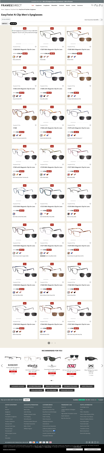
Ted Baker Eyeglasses (70, 386)
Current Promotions (29, 407)
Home (2, 9)
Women (7, 409)
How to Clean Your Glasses (86, 416)
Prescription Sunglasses (11, 416)
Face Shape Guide (84, 421)
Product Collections (10, 421)
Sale (33, 5)
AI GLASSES (6, 19)
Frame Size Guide (84, 424)
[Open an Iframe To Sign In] (97, 5)
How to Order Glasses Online (87, 414)
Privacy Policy (38, 446)
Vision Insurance (47, 419)
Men (6, 407)
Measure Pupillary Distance (86, 419)
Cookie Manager (77, 446)
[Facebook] (87, 442)
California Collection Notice (49, 428)
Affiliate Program (28, 428)
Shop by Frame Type (10, 426)
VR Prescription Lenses (10, 433)
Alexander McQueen (18, 386)
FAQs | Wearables (84, 412)
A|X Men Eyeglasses (35, 386)
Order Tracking (46, 416)
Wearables (54, 5)
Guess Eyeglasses (87, 386)
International (46, 424)
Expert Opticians (65, 416)
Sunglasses (46, 5)
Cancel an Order (46, 414)
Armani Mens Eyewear (52, 386)
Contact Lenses (9, 419)
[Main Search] (92, 5)
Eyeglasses (39, 5)
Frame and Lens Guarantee (49, 426)
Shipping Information (48, 421)
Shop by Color (8, 424)
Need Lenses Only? (84, 426)
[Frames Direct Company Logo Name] (11, 5)
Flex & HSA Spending (85, 433)
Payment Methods (47, 407)
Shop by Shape (8, 428)
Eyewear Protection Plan (48, 409)
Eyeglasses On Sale (67, 390)
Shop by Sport (8, 431)
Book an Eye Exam (84, 431)
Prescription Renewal (48, 435)
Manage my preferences (9, 449)
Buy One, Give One (65, 418)
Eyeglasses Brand (36, 390)
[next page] (55, 343)
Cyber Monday (27, 412)
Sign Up (27, 399)
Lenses (73, 5)
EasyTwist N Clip (14, 9)
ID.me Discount (27, 419)
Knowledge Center (84, 407)
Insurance (80, 5)
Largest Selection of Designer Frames (68, 410)
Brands (68, 5)
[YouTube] (98, 442)
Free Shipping (27, 416)
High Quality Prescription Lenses (69, 413)
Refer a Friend (27, 426)
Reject (74, 449)
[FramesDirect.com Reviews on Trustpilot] (82, 400)
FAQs (81, 409)
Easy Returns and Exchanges (49, 412)
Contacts (61, 5)
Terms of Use (48, 446)
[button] (102, 365)
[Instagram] (95, 442)
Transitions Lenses (84, 428)
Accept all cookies (93, 449)
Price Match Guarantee (29, 424)
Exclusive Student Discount (30, 421)
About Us (63, 407)
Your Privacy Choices (48, 431)
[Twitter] (90, 442)
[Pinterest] (92, 442)
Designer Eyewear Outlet (30, 414)
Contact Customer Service (49, 433)
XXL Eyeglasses (51, 390)
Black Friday (27, 409)
